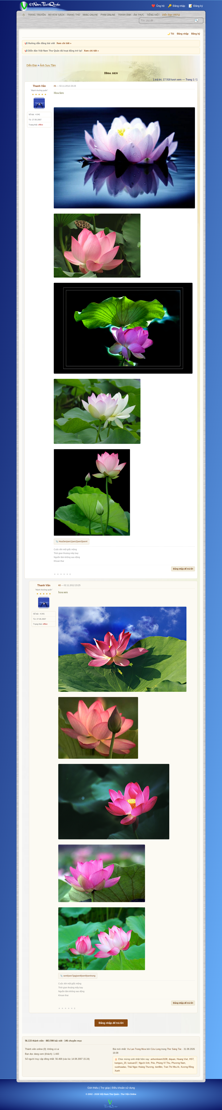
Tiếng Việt (153, 15)
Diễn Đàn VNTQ (171, 14)
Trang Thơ (73, 15)
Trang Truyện (37, 15)
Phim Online (108, 15)
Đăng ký (195, 33)
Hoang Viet (182, 1059)
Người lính (144, 1063)
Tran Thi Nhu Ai (171, 1067)
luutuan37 (132, 1063)
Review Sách (56, 15)
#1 (55, 86)
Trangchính (23, 15)
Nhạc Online (90, 15)
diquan (172, 1059)
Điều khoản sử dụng (123, 1087)
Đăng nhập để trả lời (183, 569)
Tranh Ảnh (124, 15)
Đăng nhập (183, 33)
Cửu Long (156, 1049)
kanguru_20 (120, 1063)
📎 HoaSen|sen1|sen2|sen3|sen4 (71, 541)
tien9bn (158, 1067)
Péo (153, 1063)
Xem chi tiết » (64, 43)
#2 (59, 585)
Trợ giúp (105, 1087)
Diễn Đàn (32, 65)
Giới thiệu (92, 1087)
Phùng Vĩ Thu (163, 1063)
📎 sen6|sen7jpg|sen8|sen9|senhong (77, 976)
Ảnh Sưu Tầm (48, 65)
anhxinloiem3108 (159, 1059)
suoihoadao (120, 1067)
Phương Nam (178, 1063)
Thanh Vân (39, 85)
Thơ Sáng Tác (174, 1049)
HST (191, 1059)
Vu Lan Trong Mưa (136, 1049)
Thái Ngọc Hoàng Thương (140, 1067)
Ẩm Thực (139, 15)
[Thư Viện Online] (44, 6)
